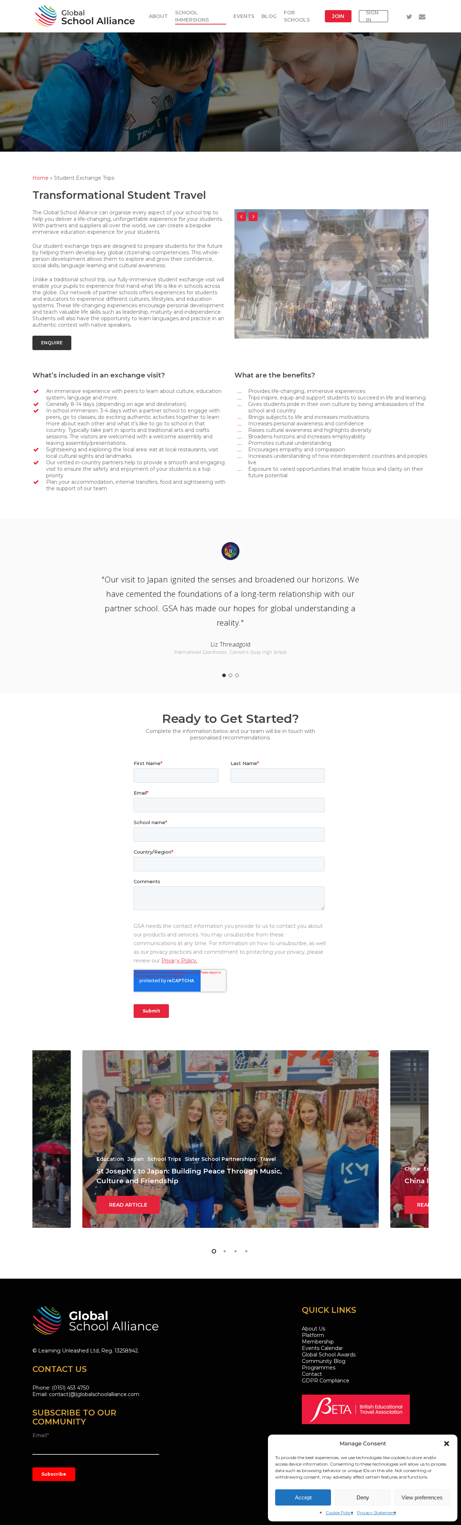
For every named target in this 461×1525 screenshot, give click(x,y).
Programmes (318, 1367)
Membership (318, 1341)
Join (338, 16)
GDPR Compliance (325, 1380)
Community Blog (323, 1361)
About (158, 16)
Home (40, 178)
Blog (269, 16)
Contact (312, 1374)
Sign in (372, 16)
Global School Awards (328, 1354)
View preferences (422, 1497)
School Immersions (192, 16)
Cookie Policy (339, 1512)
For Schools (297, 16)
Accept (303, 1497)
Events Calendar (322, 1348)
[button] (446, 1443)
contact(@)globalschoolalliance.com (94, 1394)
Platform (313, 1335)
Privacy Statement (376, 1512)
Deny (363, 1497)
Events (243, 16)
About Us (313, 1328)
